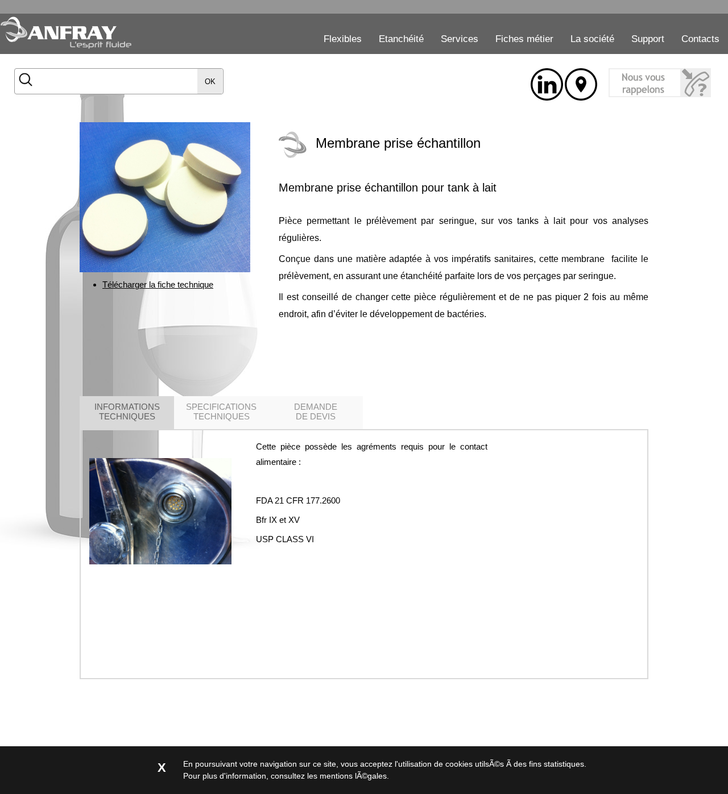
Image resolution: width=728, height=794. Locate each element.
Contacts (700, 39)
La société (592, 39)
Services (459, 39)
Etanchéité (401, 39)
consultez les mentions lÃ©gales (329, 775)
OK (210, 81)
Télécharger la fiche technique (157, 284)
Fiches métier (524, 39)
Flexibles (343, 39)
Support (647, 39)
